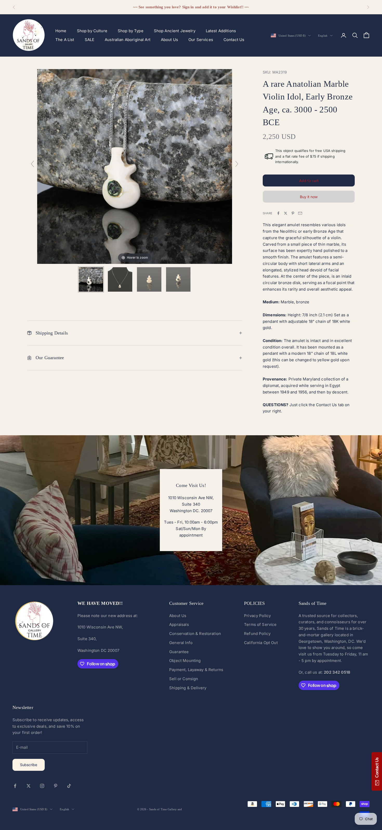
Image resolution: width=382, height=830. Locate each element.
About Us (169, 39)
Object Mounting (185, 660)
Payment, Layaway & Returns (196, 669)
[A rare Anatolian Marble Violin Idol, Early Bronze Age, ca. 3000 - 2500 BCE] (91, 279)
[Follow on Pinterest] (55, 785)
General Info (181, 642)
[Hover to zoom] (134, 166)
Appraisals (179, 624)
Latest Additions (221, 30)
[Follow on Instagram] (42, 785)
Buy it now (309, 197)
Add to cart (309, 180)
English (322, 35)
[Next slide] (237, 164)
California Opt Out (261, 642)
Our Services (200, 39)
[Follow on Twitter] (28, 785)
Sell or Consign (183, 678)
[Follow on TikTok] (69, 785)
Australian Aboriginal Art (127, 39)
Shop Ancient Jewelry (174, 30)
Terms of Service (260, 624)
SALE (90, 39)
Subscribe (28, 764)
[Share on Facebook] (278, 213)
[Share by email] (300, 213)
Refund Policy (257, 633)
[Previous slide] (32, 164)
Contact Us (234, 39)
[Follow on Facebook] (15, 785)
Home (61, 30)
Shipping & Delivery (187, 687)
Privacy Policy (257, 615)
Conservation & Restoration (195, 633)
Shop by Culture (92, 30)
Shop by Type (130, 30)
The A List (64, 39)
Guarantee (179, 651)
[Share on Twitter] (286, 213)
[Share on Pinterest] (293, 213)
